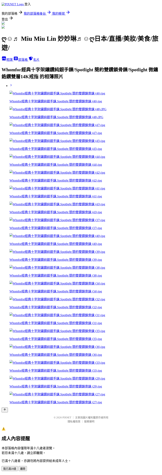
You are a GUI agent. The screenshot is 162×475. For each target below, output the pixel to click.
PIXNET (66, 417)
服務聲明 (89, 421)
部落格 (23, 59)
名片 (36, 59)
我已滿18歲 (9, 468)
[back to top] (5, 409)
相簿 (9, 59)
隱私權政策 (74, 421)
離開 (22, 468)
